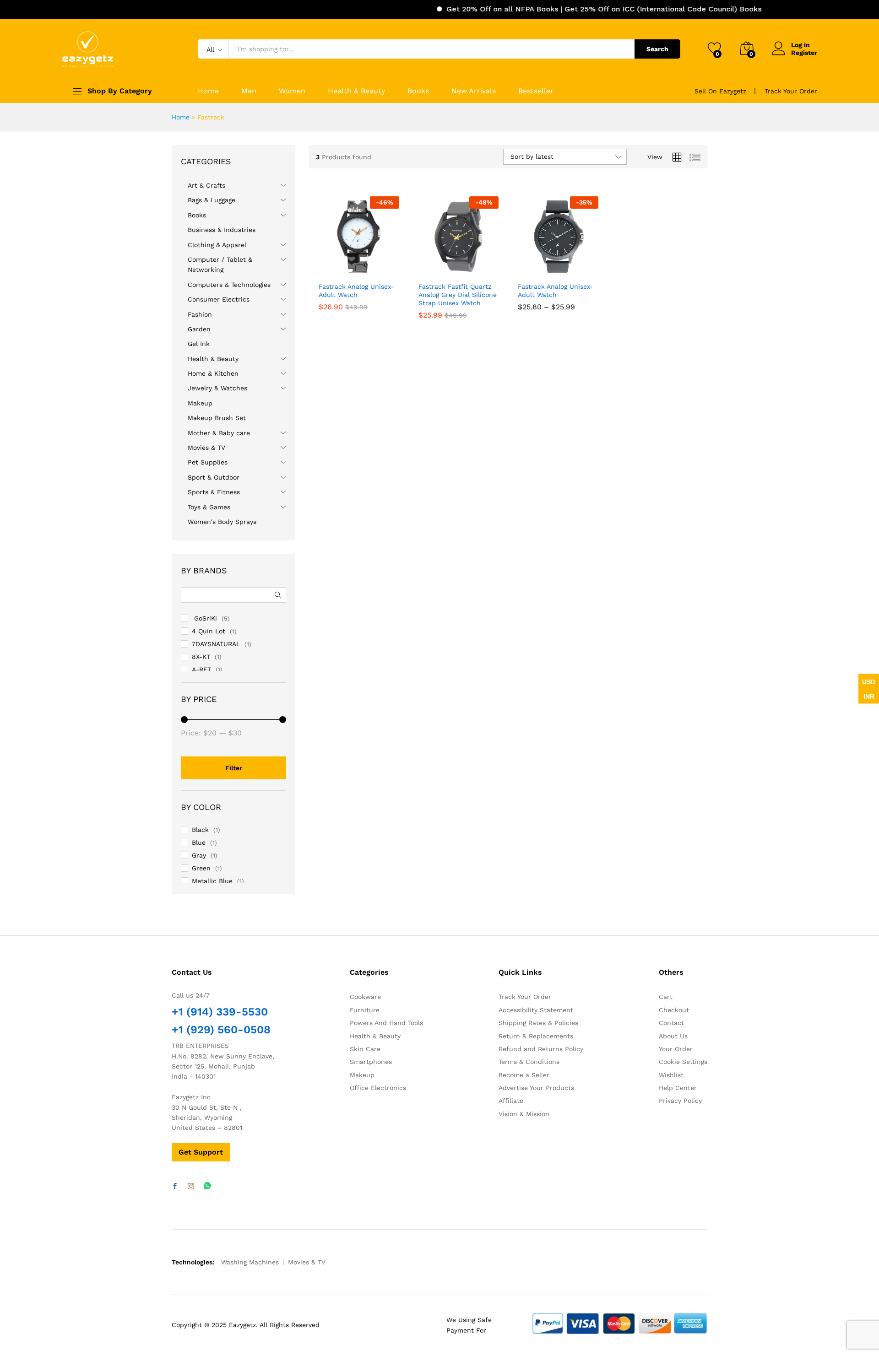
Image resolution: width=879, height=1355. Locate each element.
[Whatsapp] (207, 1186)
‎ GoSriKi (204, 618)
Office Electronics (378, 1087)
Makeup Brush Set (217, 417)
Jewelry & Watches (217, 388)
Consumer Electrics (219, 299)
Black (200, 829)
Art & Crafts (206, 185)
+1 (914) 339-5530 (220, 1011)
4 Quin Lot (208, 631)
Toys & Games (209, 507)
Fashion (200, 314)
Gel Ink (199, 343)
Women (292, 91)
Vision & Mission (524, 1113)
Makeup (200, 403)
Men (248, 91)
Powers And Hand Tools (386, 1022)
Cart (666, 996)
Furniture (365, 1010)
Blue (199, 842)
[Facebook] (175, 1187)
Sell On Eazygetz (720, 91)
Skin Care (365, 1049)
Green (201, 868)
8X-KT (201, 656)
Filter (233, 768)
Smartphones (371, 1061)
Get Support (201, 1152)
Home (208, 91)
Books (418, 91)
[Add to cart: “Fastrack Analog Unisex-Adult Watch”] (326, 267)
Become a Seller (524, 1075)
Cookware (365, 996)
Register (804, 52)
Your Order (676, 1049)
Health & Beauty (356, 91)
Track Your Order (791, 91)
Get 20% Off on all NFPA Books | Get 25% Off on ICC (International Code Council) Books (575, 9)
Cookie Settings (683, 1061)
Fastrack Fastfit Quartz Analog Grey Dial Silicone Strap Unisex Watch (457, 295)
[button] (387, 267)
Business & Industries (221, 229)
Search (657, 49)
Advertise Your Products (536, 1087)
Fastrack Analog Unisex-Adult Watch (356, 290)
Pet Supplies (208, 462)
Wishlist (671, 1075)
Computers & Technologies (229, 284)
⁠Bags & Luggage (211, 200)
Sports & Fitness (214, 492)
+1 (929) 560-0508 (221, 1029)
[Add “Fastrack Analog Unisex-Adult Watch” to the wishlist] (366, 267)
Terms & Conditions (529, 1061)
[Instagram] (191, 1187)
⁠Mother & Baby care (219, 433)
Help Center (678, 1087)
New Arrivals (473, 91)
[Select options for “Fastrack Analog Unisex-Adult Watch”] (525, 267)
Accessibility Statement (536, 1010)
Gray (199, 855)
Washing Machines (250, 1262)
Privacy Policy (680, 1100)
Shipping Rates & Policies (538, 1022)
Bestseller (535, 91)
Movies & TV (206, 447)
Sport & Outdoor (213, 477)
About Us (673, 1036)
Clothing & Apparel (217, 244)
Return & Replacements (536, 1036)
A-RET (201, 669)
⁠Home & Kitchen (213, 373)
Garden (199, 329)
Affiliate (511, 1100)
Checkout (674, 1010)
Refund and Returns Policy (541, 1049)
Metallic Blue (212, 881)
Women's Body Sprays (222, 521)
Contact (671, 1022)
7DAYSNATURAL (216, 644)
